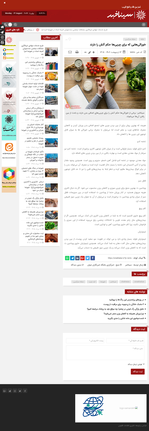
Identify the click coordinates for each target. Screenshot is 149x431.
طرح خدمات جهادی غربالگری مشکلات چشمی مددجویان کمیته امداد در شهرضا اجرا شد (87, 29)
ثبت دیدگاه (137, 371)
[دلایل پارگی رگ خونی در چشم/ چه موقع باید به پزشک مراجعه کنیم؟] (39, 203)
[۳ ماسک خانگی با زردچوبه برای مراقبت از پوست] (39, 76)
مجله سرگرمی (130, 39)
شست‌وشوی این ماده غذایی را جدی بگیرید (126, 318)
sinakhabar (139, 281)
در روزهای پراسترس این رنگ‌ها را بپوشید (31, 29)
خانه (142, 39)
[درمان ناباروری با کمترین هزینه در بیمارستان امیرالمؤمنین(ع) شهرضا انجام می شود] (39, 188)
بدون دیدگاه (76, 265)
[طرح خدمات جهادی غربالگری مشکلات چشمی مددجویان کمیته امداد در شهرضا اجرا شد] (39, 52)
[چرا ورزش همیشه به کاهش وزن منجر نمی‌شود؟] (39, 215)
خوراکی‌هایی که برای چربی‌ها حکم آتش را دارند (118, 44)
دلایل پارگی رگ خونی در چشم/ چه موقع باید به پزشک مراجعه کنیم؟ (115, 309)
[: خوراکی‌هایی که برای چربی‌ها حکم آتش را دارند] (70, 52)
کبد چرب (92, 281)
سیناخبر (128, 265)
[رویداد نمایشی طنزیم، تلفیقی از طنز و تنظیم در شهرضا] (39, 142)
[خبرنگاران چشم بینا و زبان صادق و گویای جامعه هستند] (39, 100)
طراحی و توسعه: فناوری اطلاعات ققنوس (132, 425)
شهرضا (102, 281)
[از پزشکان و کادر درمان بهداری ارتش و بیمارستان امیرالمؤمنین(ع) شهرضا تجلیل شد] (39, 114)
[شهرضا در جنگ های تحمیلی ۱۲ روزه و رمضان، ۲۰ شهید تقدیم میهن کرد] (39, 173)
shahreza (125, 281)
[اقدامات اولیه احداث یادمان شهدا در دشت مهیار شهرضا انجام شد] (39, 88)
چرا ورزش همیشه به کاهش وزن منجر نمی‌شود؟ (124, 313)
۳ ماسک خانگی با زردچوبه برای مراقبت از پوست (123, 304)
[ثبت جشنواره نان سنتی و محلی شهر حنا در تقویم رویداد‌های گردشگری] (39, 237)
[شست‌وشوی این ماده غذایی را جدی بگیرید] (39, 226)
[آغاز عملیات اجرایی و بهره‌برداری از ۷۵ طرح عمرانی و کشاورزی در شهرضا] (39, 129)
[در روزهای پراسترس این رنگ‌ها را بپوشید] (39, 65)
